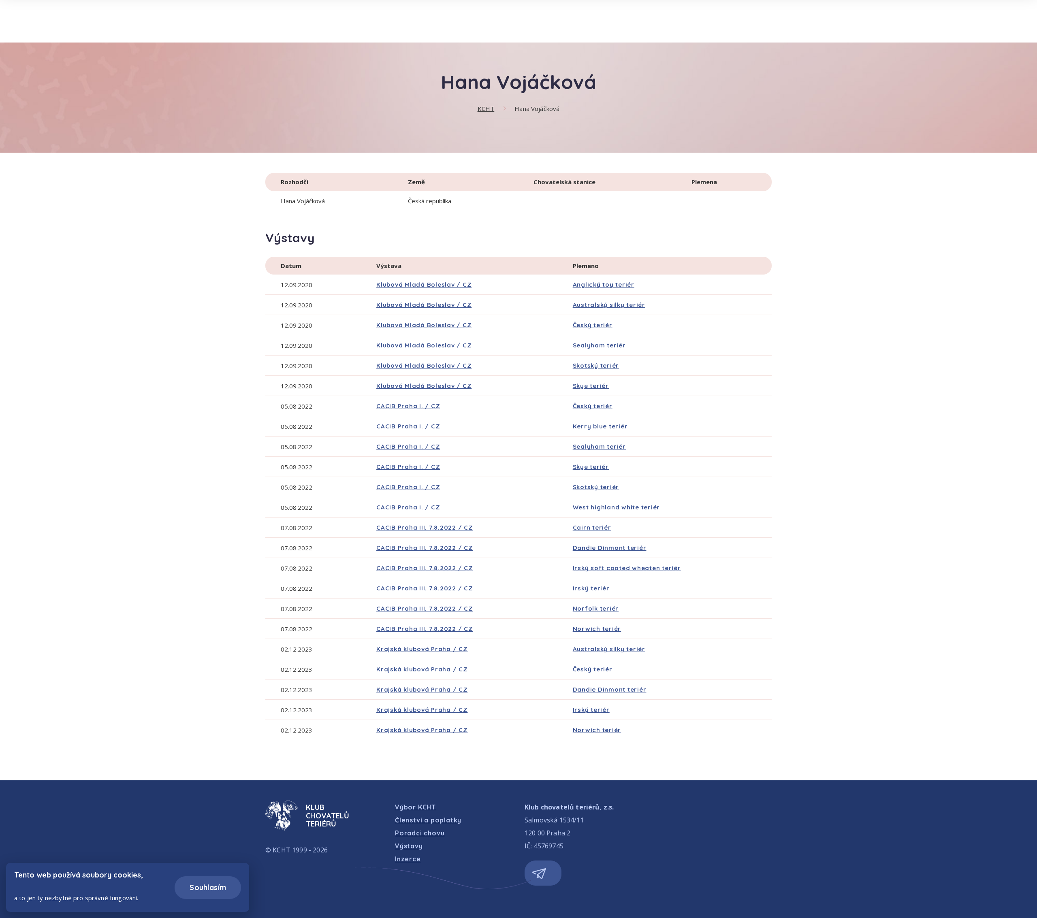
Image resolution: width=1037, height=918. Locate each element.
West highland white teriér (616, 507)
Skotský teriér (596, 365)
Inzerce (408, 859)
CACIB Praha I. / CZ (408, 406)
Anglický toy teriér (603, 284)
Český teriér (592, 325)
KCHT (486, 108)
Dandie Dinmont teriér (610, 548)
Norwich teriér (597, 629)
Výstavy (409, 846)
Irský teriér (591, 588)
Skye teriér (591, 386)
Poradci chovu (419, 833)
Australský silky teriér (609, 305)
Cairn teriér (592, 527)
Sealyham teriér (599, 345)
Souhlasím (208, 887)
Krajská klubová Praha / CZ (422, 649)
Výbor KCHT (415, 807)
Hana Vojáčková (536, 108)
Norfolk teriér (596, 608)
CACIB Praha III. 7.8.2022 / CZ (424, 527)
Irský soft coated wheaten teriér (627, 568)
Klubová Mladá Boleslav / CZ (424, 284)
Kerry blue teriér (600, 426)
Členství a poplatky (428, 820)
